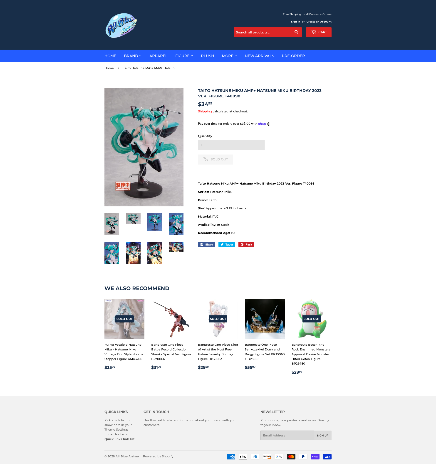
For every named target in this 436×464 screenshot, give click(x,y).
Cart (322, 32)
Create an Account (319, 21)
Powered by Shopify (158, 456)
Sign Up (323, 435)
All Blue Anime (127, 456)
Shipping (205, 111)
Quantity (205, 136)
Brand (131, 56)
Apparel (158, 56)
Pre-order (293, 56)
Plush (207, 56)
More (228, 56)
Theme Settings (116, 429)
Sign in (295, 21)
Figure (183, 56)
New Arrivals (259, 56)
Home (110, 56)
